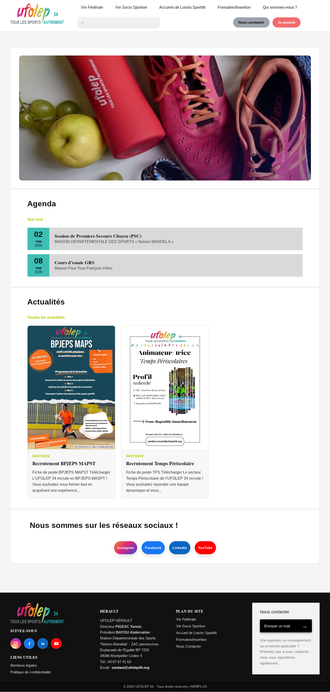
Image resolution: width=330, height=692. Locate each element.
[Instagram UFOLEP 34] (15, 643)
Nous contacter (251, 22)
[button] (26, 118)
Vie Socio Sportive (131, 7)
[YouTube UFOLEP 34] (56, 643)
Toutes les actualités (46, 317)
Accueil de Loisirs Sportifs (196, 633)
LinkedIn (179, 548)
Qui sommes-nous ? (280, 7)
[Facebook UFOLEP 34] (29, 643)
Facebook (153, 548)
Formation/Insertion (234, 7)
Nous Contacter (188, 646)
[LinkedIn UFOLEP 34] (42, 643)
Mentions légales (23, 665)
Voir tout (35, 219)
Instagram (125, 548)
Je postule (286, 22)
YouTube (205, 548)
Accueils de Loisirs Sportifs (182, 7)
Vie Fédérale (92, 7)
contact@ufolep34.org (130, 667)
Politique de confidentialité (30, 672)
